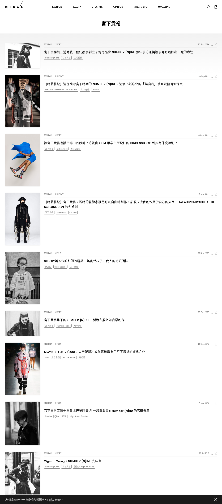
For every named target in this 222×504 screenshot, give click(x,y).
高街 (64, 416)
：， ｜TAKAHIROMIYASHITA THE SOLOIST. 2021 (129, 204)
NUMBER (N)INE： (84, 320)
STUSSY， (86, 261)
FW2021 (72, 212)
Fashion (48, 44)
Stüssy (48, 266)
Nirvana (77, 325)
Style (58, 253)
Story (58, 44)
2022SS (95, 89)
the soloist (61, 212)
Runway (59, 76)
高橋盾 (82, 357)
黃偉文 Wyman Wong (84, 466)
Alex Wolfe (75, 148)
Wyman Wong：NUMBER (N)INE (73, 461)
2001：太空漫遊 (52, 357)
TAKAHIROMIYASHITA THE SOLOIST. (61, 89)
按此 (51, 499)
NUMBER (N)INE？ (113, 84)
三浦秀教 (78, 57)
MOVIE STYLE (69, 357)
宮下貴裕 (66, 57)
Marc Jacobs (60, 266)
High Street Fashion (79, 416)
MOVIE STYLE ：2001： (94, 351)
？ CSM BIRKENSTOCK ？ (110, 143)
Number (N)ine (52, 57)
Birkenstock (62, 148)
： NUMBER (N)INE (118, 52)
